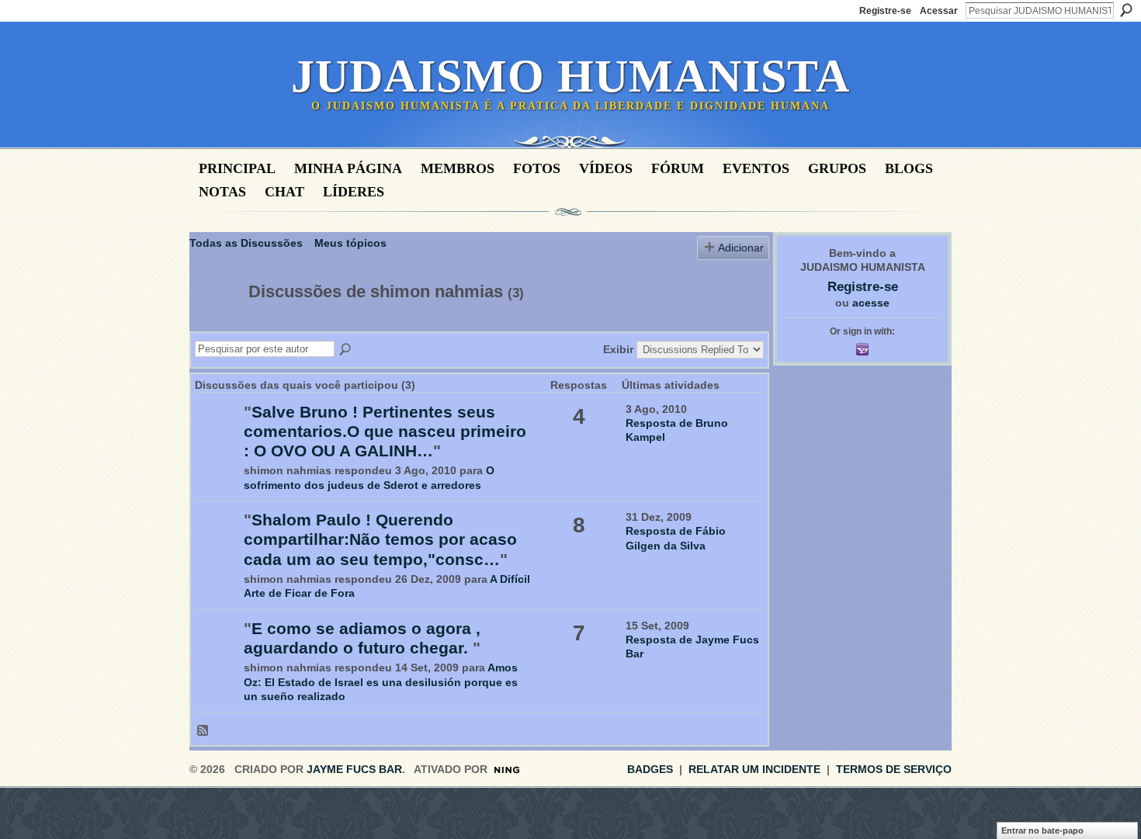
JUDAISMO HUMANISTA (570, 76)
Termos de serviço (894, 769)
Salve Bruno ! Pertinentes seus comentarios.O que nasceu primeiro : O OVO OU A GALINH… (385, 431)
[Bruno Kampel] (217, 435)
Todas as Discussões (246, 243)
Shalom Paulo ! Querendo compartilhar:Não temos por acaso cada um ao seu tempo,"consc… (380, 539)
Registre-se (885, 10)
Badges (650, 769)
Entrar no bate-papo (1042, 830)
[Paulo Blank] (217, 543)
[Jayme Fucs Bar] (217, 652)
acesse (871, 302)
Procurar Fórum (346, 350)
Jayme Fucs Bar (354, 769)
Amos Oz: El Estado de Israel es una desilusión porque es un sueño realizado (381, 681)
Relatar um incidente (754, 769)
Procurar (1126, 10)
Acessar (939, 10)
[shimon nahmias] (214, 324)
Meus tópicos (350, 243)
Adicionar (741, 247)
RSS (203, 731)
